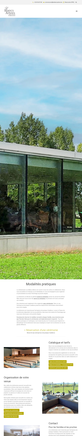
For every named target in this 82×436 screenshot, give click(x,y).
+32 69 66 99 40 (38, 2)
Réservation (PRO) (69, 2)
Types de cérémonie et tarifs (57, 361)
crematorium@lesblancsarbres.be (53, 2)
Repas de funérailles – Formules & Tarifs (61, 364)
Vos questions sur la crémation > (13, 413)
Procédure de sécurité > (11, 416)
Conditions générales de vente (58, 368)
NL (76, 2)
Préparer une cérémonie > (11, 410)
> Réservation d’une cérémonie (41, 330)
